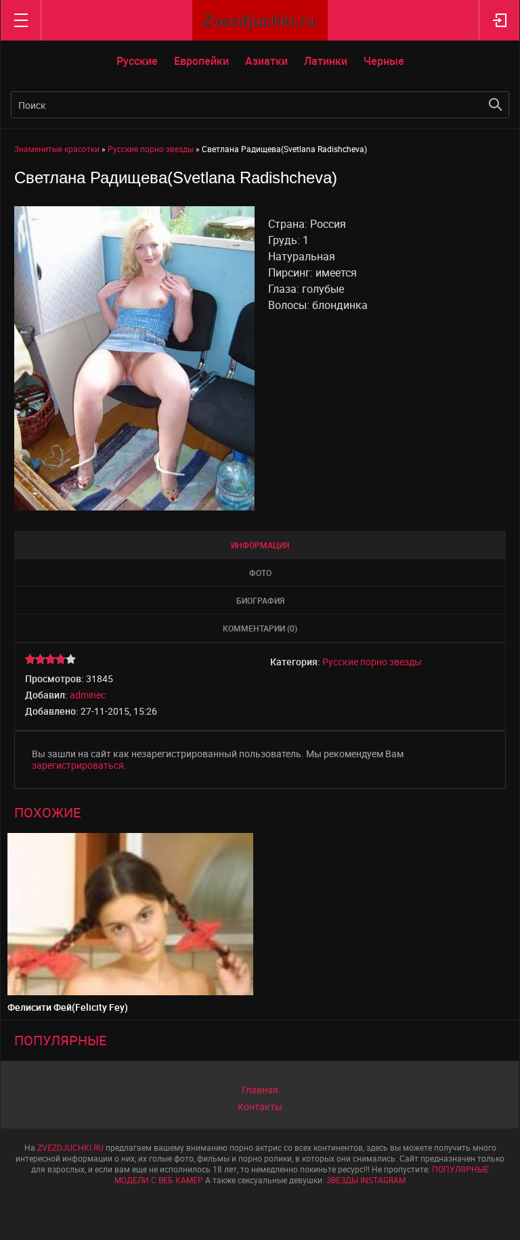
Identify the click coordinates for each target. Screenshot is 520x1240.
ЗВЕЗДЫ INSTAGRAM (366, 1179)
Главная (260, 1089)
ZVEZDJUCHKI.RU (70, 1147)
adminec (88, 694)
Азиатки (266, 60)
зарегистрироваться (78, 765)
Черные (384, 60)
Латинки (325, 60)
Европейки (201, 60)
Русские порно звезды (372, 661)
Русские (137, 60)
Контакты (260, 1106)
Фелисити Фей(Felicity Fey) (67, 1007)
